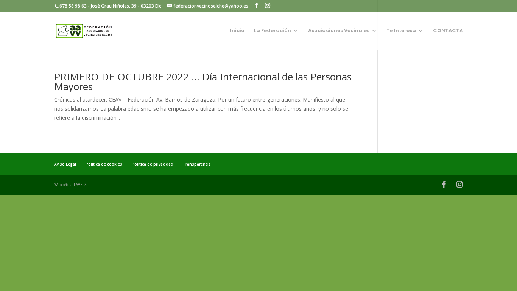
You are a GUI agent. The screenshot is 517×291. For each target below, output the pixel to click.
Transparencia (197, 164)
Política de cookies (104, 164)
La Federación (272, 31)
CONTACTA (448, 31)
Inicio (237, 31)
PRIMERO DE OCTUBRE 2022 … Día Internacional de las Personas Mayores (203, 81)
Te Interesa (401, 31)
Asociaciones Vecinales (338, 31)
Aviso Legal (65, 164)
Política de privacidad (152, 164)
